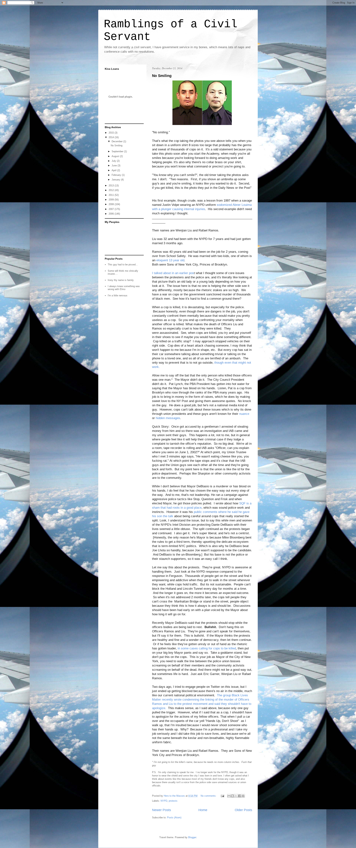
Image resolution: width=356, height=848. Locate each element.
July (114, 160)
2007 (112, 209)
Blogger (192, 837)
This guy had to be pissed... (123, 264)
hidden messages (168, 418)
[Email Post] (222, 795)
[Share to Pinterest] (243, 796)
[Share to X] (236, 796)
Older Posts (243, 810)
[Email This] (229, 796)
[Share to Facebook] (239, 796)
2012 (112, 190)
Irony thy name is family (121, 280)
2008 (112, 204)
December (117, 141)
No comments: (209, 795)
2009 (112, 199)
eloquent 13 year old (170, 260)
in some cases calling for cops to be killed (207, 648)
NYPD (164, 800)
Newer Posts (161, 810)
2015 (112, 132)
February (117, 175)
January (116, 179)
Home (202, 810)
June (115, 165)
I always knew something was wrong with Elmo (124, 288)
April (114, 170)
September (118, 151)
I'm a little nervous (117, 295)
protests (173, 800)
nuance (244, 414)
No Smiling (162, 76)
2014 (112, 137)
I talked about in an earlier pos (173, 273)
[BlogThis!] (232, 796)
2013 (112, 185)
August (116, 156)
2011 (112, 195)
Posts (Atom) (174, 817)
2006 (112, 213)
